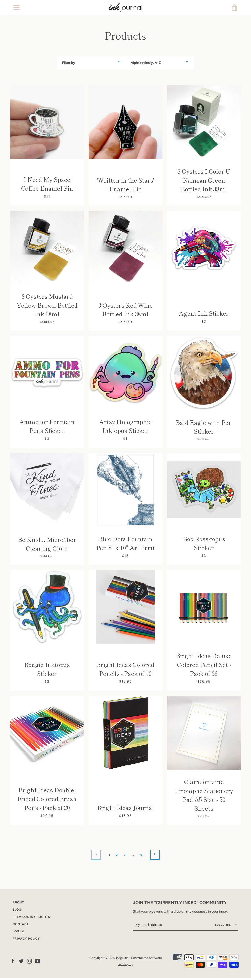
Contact (21, 924)
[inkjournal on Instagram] (29, 960)
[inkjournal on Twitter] (21, 960)
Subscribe (223, 924)
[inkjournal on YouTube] (37, 960)
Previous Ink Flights (31, 917)
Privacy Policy (26, 938)
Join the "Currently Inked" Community (180, 902)
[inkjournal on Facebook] (12, 960)
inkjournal (122, 958)
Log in (18, 931)
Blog (17, 909)
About (18, 902)
